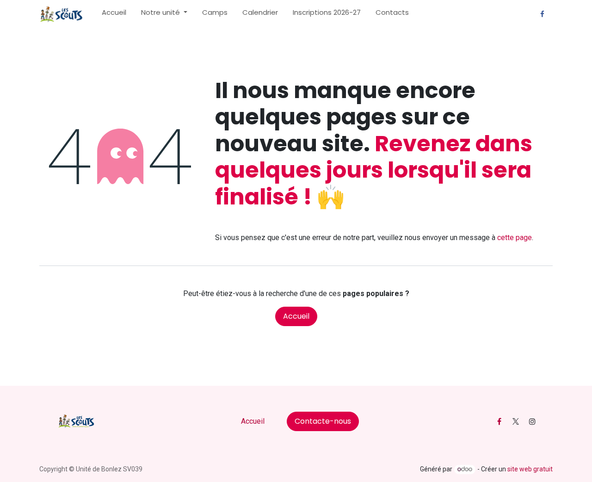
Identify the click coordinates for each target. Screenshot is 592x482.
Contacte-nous (323, 421)
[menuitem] (114, 14)
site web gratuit (530, 469)
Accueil (296, 316)
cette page (514, 237)
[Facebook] (542, 14)
